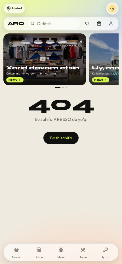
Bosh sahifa (61, 137)
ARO (16, 23)
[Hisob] (111, 23)
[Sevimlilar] (87, 23)
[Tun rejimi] (112, 8)
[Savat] (99, 23)
